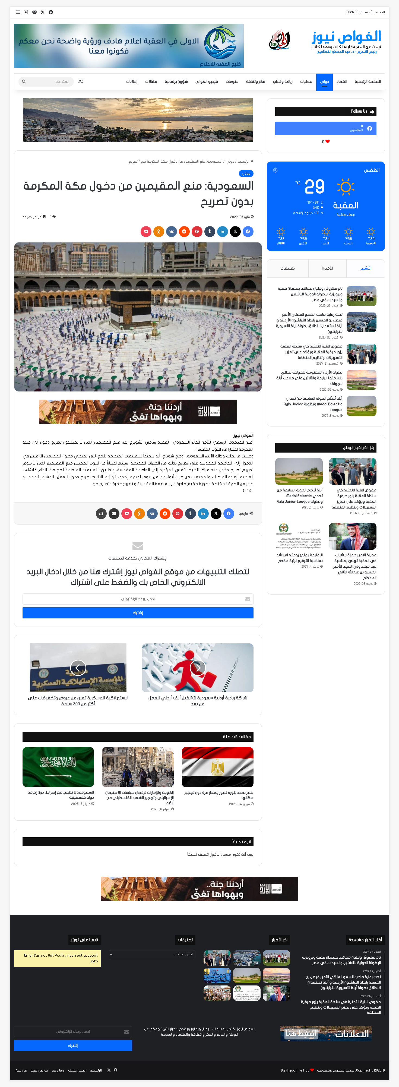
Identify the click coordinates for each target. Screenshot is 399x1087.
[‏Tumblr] (209, 231)
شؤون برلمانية (176, 82)
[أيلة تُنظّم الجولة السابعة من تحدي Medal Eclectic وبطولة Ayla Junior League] (361, 406)
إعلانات (132, 82)
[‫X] (235, 231)
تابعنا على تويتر (84, 940)
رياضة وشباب (283, 82)
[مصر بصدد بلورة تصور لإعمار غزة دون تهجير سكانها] (218, 767)
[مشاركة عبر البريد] (114, 513)
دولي (324, 82)
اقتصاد (342, 82)
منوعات (232, 82)
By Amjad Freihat (295, 1070)
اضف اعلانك (77, 1070)
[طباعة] (101, 513)
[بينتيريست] (197, 231)
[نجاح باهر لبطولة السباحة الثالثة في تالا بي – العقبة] (217, 993)
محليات (306, 82)
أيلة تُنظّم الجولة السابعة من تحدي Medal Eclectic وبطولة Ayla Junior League (313, 404)
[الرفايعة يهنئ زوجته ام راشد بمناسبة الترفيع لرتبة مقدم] (299, 536)
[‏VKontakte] (171, 231)
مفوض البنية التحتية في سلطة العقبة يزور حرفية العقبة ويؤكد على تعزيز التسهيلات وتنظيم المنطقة (311, 352)
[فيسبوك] (248, 231)
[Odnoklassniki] (158, 231)
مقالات (151, 82)
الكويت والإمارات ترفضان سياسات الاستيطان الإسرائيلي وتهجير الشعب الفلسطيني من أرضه (139, 798)
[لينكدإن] (222, 231)
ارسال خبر (58, 1070)
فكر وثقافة (255, 82)
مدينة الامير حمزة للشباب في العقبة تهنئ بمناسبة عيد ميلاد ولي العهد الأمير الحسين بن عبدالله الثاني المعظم (354, 566)
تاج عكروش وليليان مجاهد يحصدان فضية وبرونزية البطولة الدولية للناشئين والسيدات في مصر (310, 294)
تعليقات (287, 268)
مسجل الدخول (220, 855)
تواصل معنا (39, 1070)
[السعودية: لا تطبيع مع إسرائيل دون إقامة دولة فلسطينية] (58, 767)
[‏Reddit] (184, 231)
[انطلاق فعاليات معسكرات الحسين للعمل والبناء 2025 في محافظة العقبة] (217, 975)
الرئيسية (243, 161)
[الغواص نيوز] (326, 42)
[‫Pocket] (146, 231)
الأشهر (365, 268)
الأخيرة (327, 268)
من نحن (21, 1070)
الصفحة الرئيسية (368, 82)
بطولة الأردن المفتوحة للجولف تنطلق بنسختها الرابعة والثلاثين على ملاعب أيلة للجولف (309, 378)
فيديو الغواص (206, 82)
